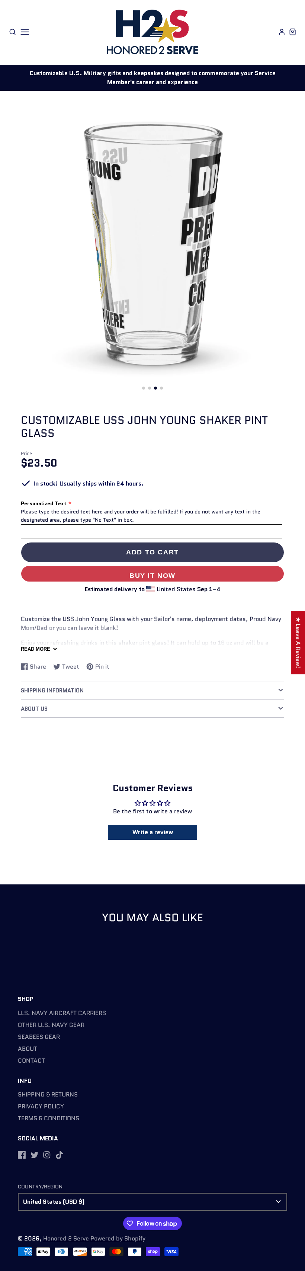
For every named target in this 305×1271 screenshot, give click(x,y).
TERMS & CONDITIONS (48, 1118)
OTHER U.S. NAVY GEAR (51, 1025)
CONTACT (31, 1060)
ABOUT (27, 1048)
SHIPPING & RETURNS (48, 1094)
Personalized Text (44, 503)
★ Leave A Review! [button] (298, 642)
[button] (143, 388)
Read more (35, 649)
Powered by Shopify (117, 1238)
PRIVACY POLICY (41, 1106)
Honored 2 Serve (66, 1238)
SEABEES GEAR (39, 1037)
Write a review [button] (152, 832)
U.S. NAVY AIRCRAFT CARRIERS (62, 1013)
